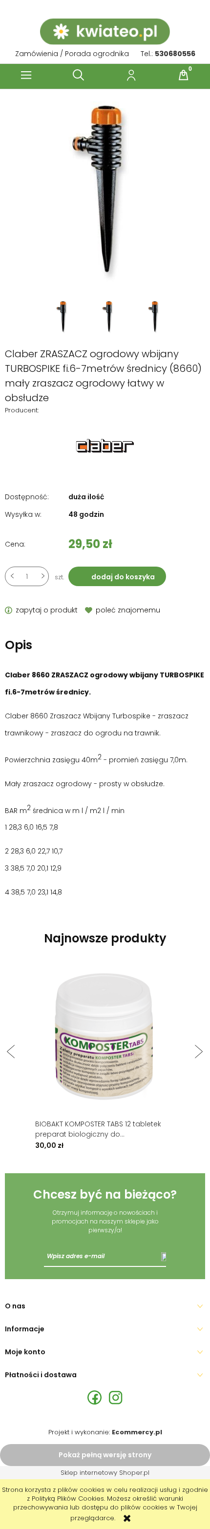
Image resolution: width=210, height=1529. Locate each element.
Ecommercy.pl (137, 1432)
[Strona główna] (105, 31)
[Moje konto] (131, 75)
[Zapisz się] (163, 1256)
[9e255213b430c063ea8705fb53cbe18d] (63, 317)
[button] (26, 75)
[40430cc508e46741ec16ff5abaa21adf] (154, 317)
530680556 (175, 54)
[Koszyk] (183, 75)
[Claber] (105, 445)
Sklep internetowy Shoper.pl (105, 1472)
